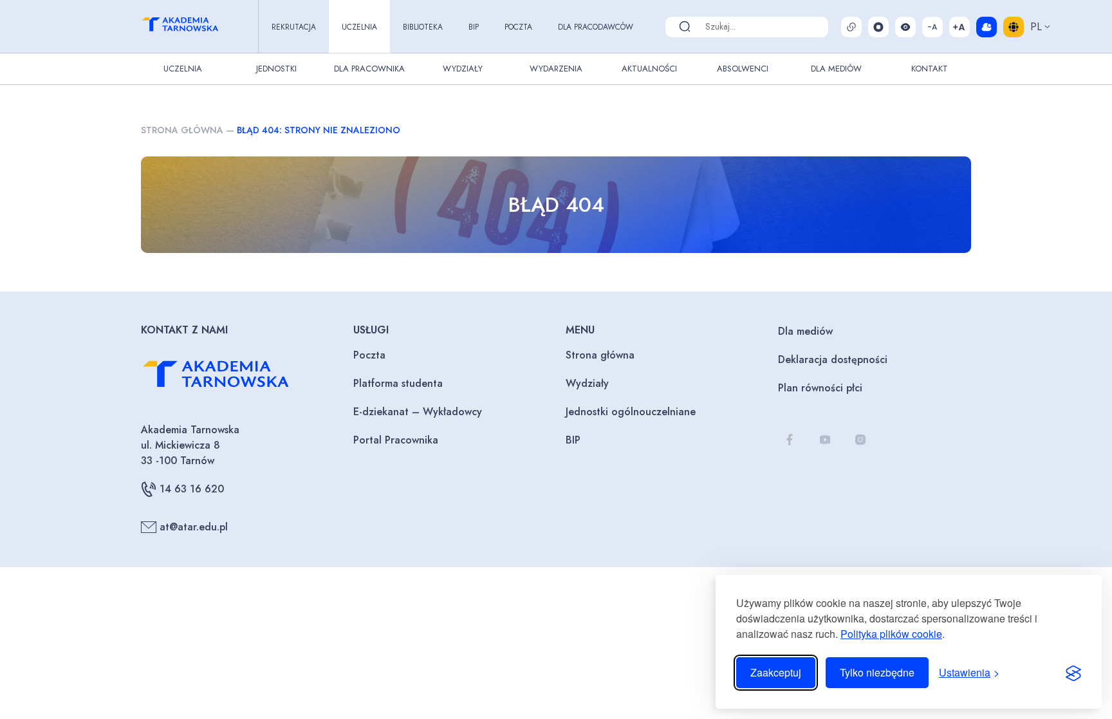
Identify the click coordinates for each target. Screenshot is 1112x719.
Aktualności (649, 68)
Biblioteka (423, 27)
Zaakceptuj (775, 672)
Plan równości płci (820, 387)
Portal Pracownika (395, 440)
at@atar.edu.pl (194, 526)
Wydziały (463, 68)
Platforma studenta (398, 383)
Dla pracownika (369, 68)
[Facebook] (789, 439)
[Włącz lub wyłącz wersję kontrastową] (905, 27)
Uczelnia (359, 27)
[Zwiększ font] (959, 27)
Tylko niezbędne (877, 672)
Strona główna (182, 130)
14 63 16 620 (192, 488)
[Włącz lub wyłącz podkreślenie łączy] (851, 27)
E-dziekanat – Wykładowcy (417, 411)
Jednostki (276, 68)
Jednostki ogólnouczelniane (631, 411)
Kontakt (929, 68)
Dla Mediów (836, 68)
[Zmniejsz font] (932, 27)
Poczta (518, 27)
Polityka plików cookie (891, 633)
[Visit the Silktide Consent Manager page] (1073, 672)
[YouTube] (824, 439)
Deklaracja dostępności (832, 359)
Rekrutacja (294, 27)
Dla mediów (805, 331)
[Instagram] (860, 439)
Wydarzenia (556, 68)
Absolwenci (742, 68)
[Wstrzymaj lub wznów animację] (878, 27)
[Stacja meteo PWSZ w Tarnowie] (986, 27)
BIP (473, 27)
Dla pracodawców (595, 27)
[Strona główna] (192, 26)
